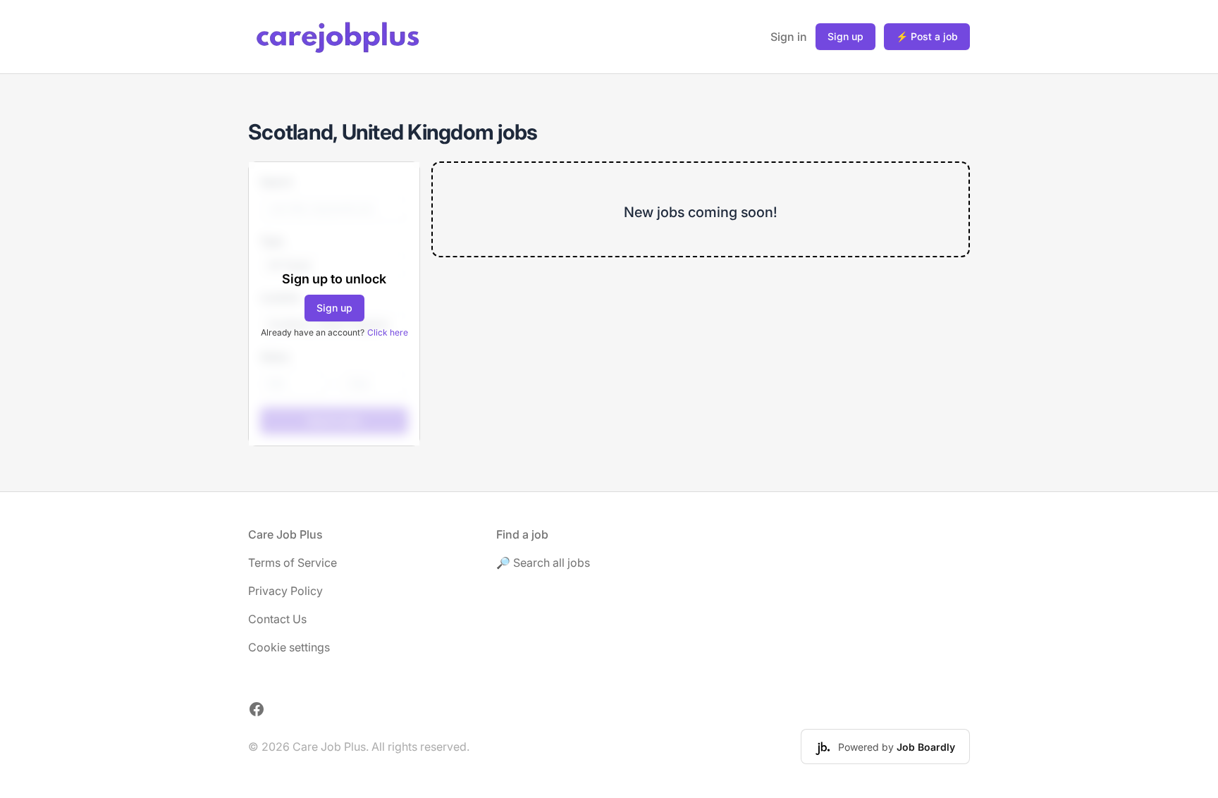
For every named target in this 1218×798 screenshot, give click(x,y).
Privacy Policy (285, 591)
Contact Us (277, 619)
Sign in (788, 37)
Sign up (845, 36)
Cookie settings (289, 647)
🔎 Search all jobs (543, 562)
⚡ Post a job (927, 36)
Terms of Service (292, 562)
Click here (387, 332)
